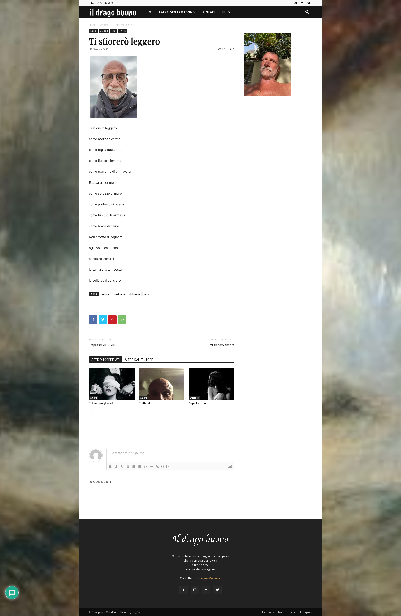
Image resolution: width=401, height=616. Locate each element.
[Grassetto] (110, 466)
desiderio (119, 294)
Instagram (306, 612)
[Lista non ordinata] (140, 466)
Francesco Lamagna (175, 12)
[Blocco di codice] (151, 466)
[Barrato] (128, 466)
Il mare (122, 30)
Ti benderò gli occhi (101, 403)
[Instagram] (295, 3)
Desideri (104, 30)
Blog (226, 12)
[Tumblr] (302, 3)
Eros (113, 30)
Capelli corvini (197, 403)
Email (293, 612)
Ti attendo (145, 403)
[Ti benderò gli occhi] (112, 384)
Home (148, 12)
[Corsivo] (116, 466)
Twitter (282, 612)
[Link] (157, 466)
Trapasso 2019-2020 (103, 345)
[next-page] (98, 411)
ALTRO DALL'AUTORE (139, 359)
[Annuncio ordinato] (134, 466)
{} (162, 466)
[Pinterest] (112, 319)
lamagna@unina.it (209, 578)
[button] (307, 12)
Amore (104, 25)
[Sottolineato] (122, 466)
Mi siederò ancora (222, 345)
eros (147, 294)
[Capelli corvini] (211, 384)
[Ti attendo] (161, 384)
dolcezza (134, 294)
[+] (168, 466)
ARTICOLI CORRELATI (105, 359)
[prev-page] (91, 411)
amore (105, 294)
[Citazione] (145, 466)
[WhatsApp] (122, 319)
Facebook (268, 612)
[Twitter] (309, 3)
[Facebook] (288, 3)
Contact (208, 12)
